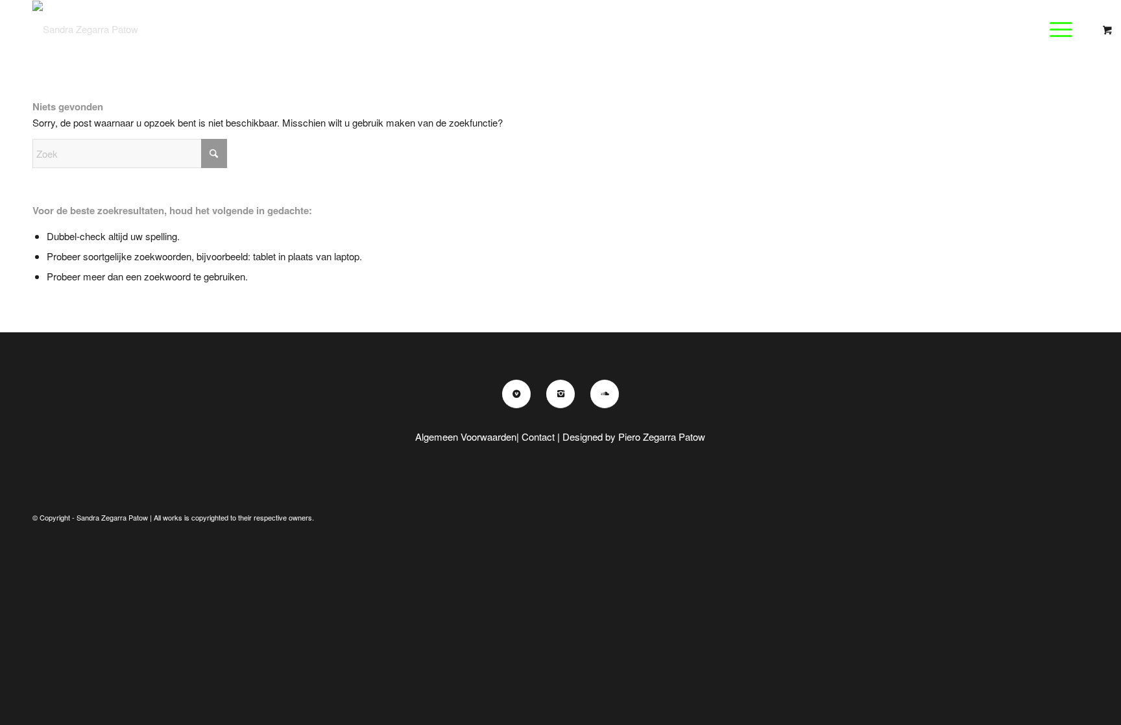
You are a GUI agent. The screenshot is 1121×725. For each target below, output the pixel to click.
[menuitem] (1065, 29)
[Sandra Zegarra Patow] (85, 29)
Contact (538, 436)
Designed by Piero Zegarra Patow (633, 436)
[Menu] (1056, 29)
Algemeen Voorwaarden (465, 436)
